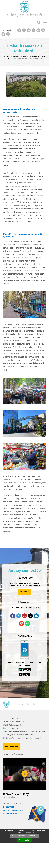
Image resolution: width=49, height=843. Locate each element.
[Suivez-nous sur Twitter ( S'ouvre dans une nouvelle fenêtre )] (18, 616)
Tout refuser (33, 836)
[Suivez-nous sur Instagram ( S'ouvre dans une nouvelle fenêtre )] (30, 615)
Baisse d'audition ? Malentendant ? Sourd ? (23, 738)
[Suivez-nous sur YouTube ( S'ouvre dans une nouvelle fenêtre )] (24, 615)
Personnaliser (24, 840)
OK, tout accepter (18, 836)
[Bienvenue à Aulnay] (24, 774)
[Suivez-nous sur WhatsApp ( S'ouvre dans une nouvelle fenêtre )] (27, 623)
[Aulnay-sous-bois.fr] (24, 7)
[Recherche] (39, 23)
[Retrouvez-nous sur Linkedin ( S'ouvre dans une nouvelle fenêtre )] (36, 615)
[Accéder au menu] (45, 23)
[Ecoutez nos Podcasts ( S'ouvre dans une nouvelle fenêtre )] (21, 623)
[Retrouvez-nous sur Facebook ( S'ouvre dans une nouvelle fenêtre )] (12, 615)
